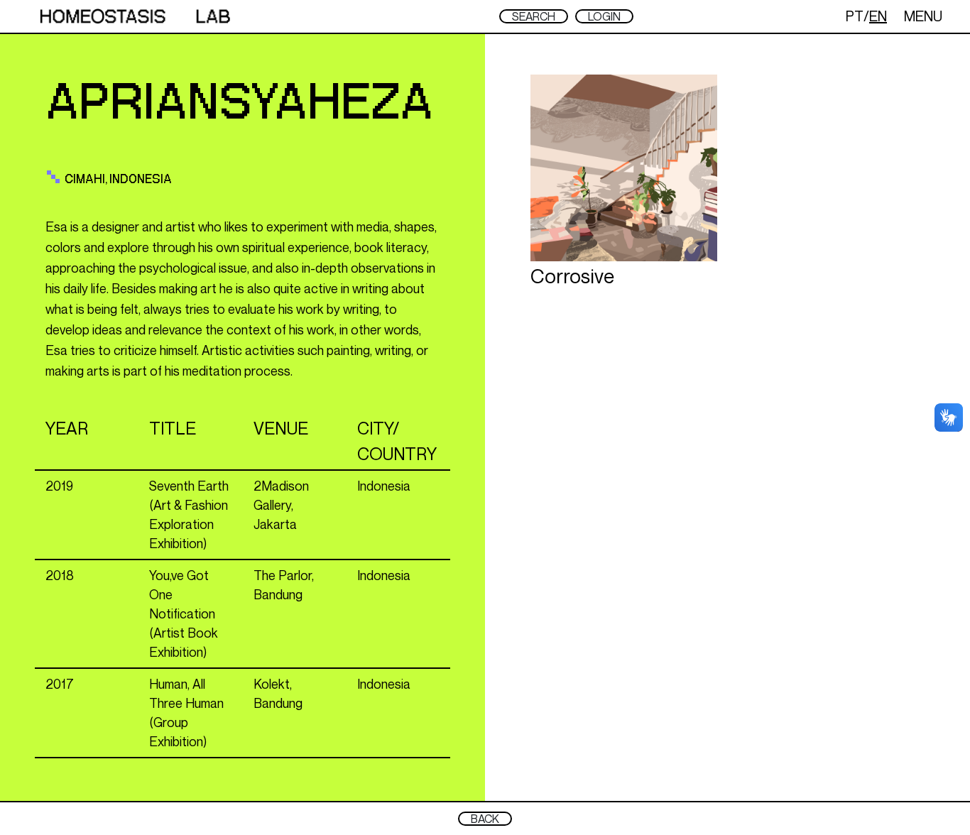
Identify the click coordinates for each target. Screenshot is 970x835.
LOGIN (604, 16)
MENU (923, 16)
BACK (485, 819)
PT (854, 16)
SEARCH (533, 16)
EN (878, 16)
